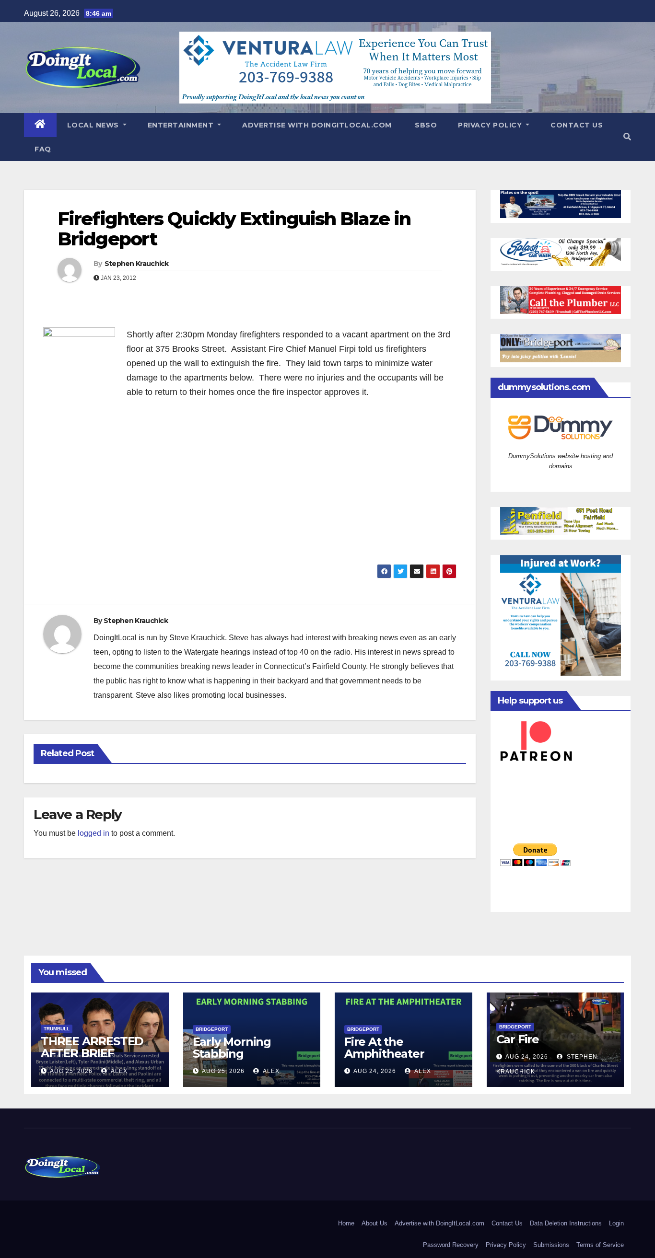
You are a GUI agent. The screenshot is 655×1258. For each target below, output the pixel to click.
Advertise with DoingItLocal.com (317, 125)
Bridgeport (212, 1029)
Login (616, 1223)
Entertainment (182, 125)
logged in (93, 833)
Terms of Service (600, 1244)
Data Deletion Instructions (566, 1223)
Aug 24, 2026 (374, 1071)
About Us (374, 1223)
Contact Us (576, 125)
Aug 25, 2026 (71, 1071)
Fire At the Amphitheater (384, 1048)
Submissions (551, 1244)
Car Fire (517, 1039)
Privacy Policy (491, 125)
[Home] (40, 125)
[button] (627, 137)
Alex (118, 1071)
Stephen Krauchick (137, 263)
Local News (94, 125)
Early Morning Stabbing (232, 1048)
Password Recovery (451, 1244)
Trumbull (57, 1028)
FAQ (43, 149)
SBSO (425, 125)
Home (346, 1223)
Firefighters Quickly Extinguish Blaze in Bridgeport (234, 229)
